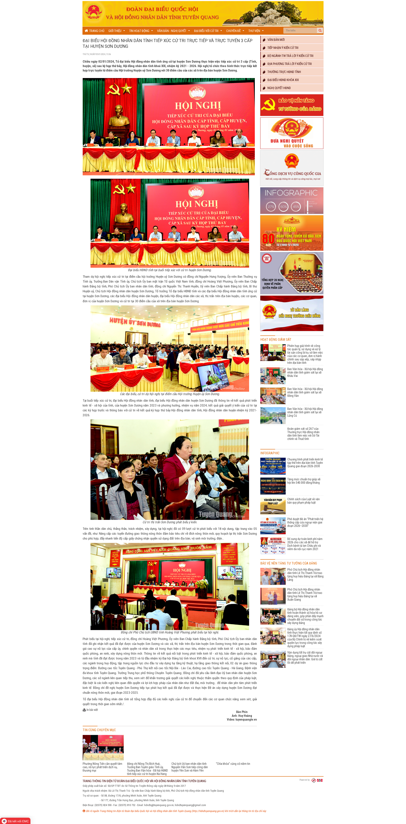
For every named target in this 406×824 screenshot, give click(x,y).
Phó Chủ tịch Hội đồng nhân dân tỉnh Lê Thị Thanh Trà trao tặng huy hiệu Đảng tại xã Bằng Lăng (305, 574)
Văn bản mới (275, 40)
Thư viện (256, 32)
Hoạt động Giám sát (275, 340)
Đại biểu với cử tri (208, 32)
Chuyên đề (235, 32)
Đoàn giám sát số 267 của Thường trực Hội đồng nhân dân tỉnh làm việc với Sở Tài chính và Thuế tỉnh (303, 434)
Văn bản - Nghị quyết (174, 32)
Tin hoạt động (141, 32)
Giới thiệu (117, 32)
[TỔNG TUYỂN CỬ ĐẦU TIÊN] (292, 251)
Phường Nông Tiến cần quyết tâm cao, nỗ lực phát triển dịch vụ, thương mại (102, 767)
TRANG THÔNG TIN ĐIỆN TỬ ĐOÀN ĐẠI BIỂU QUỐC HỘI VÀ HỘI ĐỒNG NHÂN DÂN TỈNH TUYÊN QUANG (144, 781)
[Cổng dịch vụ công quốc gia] (292, 186)
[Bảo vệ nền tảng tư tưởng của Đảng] (292, 116)
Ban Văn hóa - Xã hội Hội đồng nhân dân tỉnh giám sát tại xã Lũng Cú (305, 412)
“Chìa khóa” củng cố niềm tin (233, 763)
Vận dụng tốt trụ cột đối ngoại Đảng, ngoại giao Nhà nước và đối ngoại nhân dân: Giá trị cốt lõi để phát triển (305, 657)
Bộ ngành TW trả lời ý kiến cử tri (289, 56)
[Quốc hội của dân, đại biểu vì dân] (292, 331)
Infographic (270, 453)
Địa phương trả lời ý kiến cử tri (289, 64)
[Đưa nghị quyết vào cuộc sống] (292, 149)
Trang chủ (96, 31)
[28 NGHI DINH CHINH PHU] (292, 294)
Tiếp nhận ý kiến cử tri (282, 48)
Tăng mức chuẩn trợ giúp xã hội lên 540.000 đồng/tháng (303, 481)
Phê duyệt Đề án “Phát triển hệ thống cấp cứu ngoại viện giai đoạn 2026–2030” (305, 522)
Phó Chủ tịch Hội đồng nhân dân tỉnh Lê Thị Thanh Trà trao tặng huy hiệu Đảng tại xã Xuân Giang (304, 594)
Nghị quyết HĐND (278, 88)
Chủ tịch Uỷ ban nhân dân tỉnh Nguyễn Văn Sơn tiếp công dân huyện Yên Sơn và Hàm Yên (189, 767)
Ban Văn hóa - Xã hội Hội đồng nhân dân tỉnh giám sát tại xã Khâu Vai (305, 372)
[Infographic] (292, 214)
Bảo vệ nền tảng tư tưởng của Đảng (288, 563)
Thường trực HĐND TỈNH (283, 72)
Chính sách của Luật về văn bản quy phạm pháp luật (303, 500)
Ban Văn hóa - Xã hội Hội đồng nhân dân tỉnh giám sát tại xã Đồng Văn (305, 392)
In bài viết (92, 709)
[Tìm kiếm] (320, 30)
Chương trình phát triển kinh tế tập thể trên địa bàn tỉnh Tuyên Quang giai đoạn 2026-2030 (305, 463)
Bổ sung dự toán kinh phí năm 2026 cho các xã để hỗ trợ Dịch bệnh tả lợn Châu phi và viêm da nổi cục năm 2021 (304, 544)
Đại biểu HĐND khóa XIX (282, 80)
